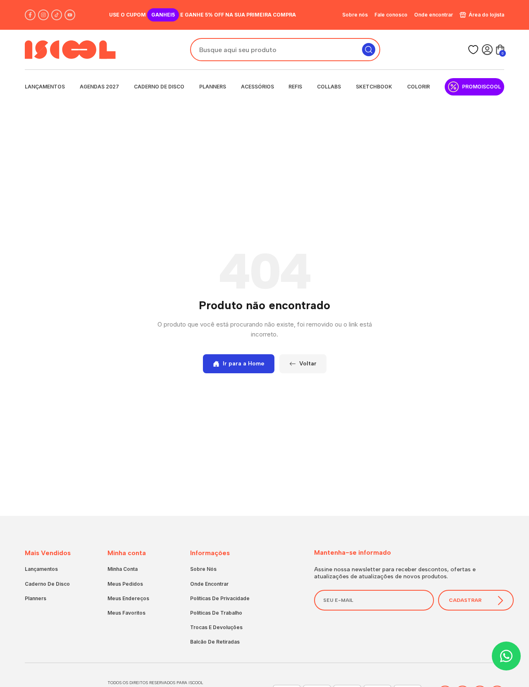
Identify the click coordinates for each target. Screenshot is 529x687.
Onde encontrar (433, 15)
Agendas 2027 (99, 86)
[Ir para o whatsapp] (506, 656)
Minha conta (122, 569)
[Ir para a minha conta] (487, 49)
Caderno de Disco (159, 86)
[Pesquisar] (368, 49)
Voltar (308, 363)
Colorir (418, 86)
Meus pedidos (125, 584)
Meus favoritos (126, 613)
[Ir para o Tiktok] (56, 15)
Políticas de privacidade (220, 598)
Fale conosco (390, 15)
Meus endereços (128, 598)
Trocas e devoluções (216, 627)
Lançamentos (45, 86)
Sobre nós (355, 15)
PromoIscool (481, 86)
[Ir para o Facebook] (30, 15)
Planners (212, 86)
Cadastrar (465, 600)
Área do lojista (486, 15)
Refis (295, 86)
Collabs (329, 86)
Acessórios (257, 86)
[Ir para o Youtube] (69, 15)
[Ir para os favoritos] (473, 49)
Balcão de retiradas (215, 642)
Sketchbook (374, 86)
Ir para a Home (243, 363)
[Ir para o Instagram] (43, 15)
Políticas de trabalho (216, 613)
